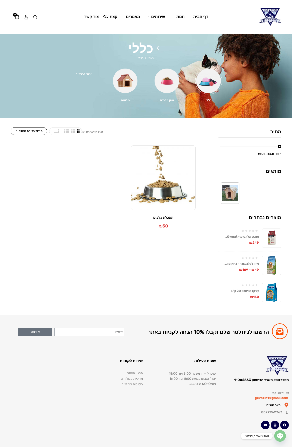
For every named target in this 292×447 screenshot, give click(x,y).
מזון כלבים (167, 100)
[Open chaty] (280, 436)
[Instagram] (275, 425)
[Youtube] (265, 425)
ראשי (151, 58)
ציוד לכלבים (83, 74)
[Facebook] (284, 425)
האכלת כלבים (163, 217)
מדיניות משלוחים (132, 379)
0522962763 (271, 412)
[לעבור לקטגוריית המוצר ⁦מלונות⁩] (125, 81)
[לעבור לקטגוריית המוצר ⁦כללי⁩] (208, 81)
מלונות (125, 100)
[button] (17, 17)
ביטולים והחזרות (132, 384)
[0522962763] (287, 412)
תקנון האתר (135, 373)
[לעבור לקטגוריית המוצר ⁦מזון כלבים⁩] (167, 81)
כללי (209, 100)
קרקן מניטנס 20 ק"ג (245, 291)
